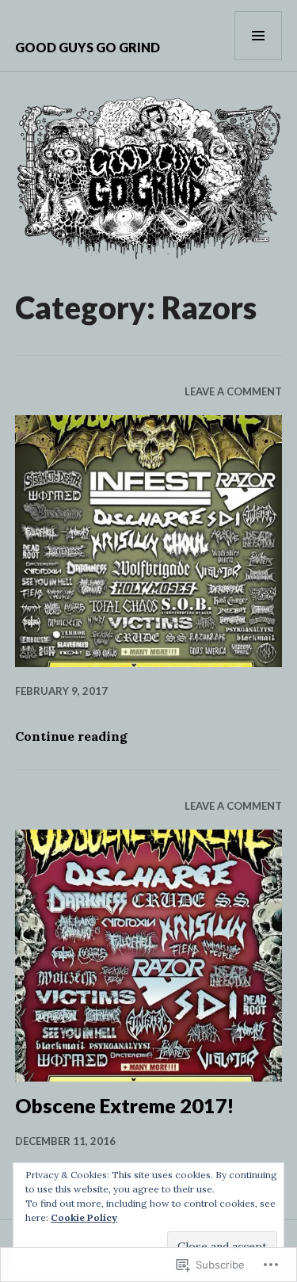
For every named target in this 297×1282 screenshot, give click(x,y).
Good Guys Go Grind (87, 47)
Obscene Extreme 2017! (124, 1105)
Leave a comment (233, 391)
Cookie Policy (84, 1217)
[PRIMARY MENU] (258, 35)
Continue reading (71, 736)
